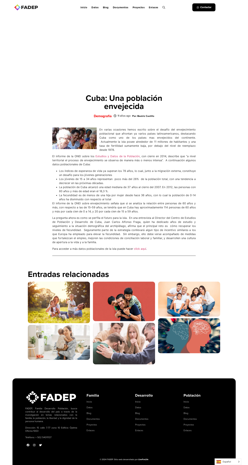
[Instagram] (34, 445)
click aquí (140, 248)
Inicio (83, 7)
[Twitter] (40, 445)
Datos (95, 7)
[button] (143, 116)
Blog (106, 7)
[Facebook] (28, 445)
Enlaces (153, 7)
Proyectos (139, 7)
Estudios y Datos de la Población (117, 156)
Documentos (120, 7)
